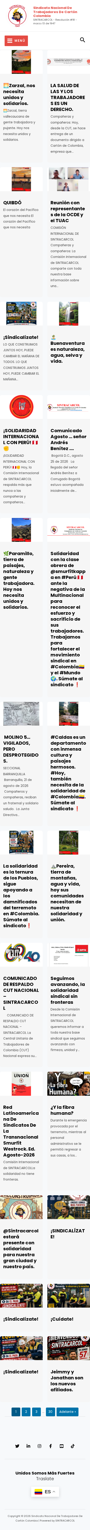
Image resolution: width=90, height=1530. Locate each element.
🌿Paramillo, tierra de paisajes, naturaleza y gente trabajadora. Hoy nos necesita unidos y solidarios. (18, 580)
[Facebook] (50, 1446)
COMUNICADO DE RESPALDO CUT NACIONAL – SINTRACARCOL (21, 993)
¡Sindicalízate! (20, 337)
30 (50, 1412)
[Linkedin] (28, 1446)
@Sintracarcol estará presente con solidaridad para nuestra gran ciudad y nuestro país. (21, 1249)
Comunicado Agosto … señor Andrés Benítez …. (69, 439)
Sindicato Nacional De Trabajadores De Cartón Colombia (55, 12)
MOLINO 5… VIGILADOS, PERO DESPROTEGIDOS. (21, 749)
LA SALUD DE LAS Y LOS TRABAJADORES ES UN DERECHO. (68, 97)
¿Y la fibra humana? (62, 1110)
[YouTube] (62, 1446)
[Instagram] (39, 1446)
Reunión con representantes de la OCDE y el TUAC (68, 212)
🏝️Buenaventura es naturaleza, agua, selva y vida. (68, 349)
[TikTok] (73, 1446)
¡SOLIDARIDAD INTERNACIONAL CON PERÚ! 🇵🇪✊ (21, 439)
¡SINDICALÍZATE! (68, 1234)
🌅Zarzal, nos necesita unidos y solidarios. (19, 94)
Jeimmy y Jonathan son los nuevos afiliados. (67, 1381)
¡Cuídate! (62, 1319)
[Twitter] (17, 1446)
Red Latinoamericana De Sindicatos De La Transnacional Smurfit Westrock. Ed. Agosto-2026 (21, 1131)
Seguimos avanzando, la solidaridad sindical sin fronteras (68, 990)
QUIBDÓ (12, 203)
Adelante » (67, 1412)
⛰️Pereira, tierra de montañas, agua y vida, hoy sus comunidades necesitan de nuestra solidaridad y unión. (67, 893)
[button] (83, 40)
